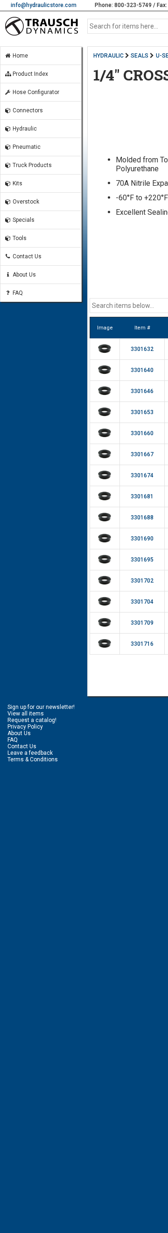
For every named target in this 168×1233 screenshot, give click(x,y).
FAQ (17, 293)
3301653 (142, 412)
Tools (19, 238)
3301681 (142, 496)
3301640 (142, 370)
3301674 (142, 475)
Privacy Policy (25, 726)
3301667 (142, 454)
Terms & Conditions (32, 759)
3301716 (142, 644)
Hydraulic (24, 128)
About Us (23, 274)
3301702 (142, 580)
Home (19, 55)
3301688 (142, 517)
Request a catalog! (31, 720)
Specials (23, 220)
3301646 (142, 391)
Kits (16, 183)
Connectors (27, 110)
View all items (25, 713)
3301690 (142, 538)
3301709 (142, 623)
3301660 (142, 433)
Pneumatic (26, 147)
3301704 (142, 601)
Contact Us (26, 256)
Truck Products (31, 165)
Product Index (29, 74)
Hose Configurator (35, 92)
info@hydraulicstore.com (44, 5)
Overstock (25, 201)
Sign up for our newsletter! (41, 707)
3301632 (142, 349)
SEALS (139, 55)
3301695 (142, 559)
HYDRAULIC (108, 55)
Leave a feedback (30, 753)
